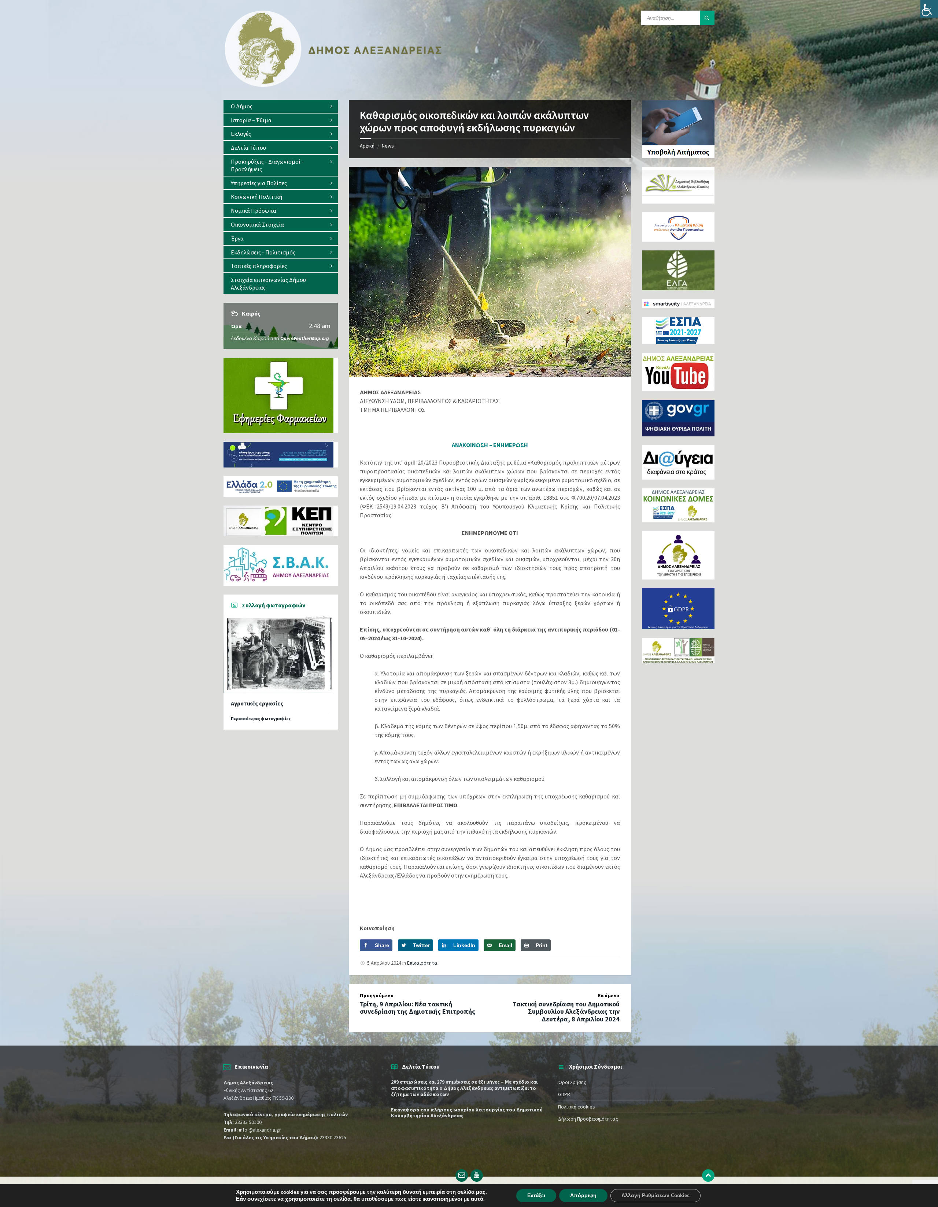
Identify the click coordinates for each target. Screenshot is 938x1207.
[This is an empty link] (708, 1175)
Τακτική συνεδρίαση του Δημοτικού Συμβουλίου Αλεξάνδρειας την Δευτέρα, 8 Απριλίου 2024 (566, 1012)
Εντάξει (536, 1195)
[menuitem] (280, 106)
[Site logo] (333, 85)
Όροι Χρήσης (572, 1082)
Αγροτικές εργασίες (257, 703)
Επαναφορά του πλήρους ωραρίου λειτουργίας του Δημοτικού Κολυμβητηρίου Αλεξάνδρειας (467, 1112)
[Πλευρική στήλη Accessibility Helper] (929, 9)
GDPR (564, 1094)
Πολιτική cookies (576, 1106)
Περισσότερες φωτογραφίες (261, 718)
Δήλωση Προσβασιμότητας (588, 1118)
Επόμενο (609, 995)
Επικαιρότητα (422, 963)
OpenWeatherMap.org (304, 338)
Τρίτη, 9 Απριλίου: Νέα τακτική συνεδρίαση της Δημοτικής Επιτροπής (417, 1008)
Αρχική (367, 145)
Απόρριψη (583, 1195)
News (388, 145)
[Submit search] (707, 18)
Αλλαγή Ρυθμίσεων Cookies (655, 1195)
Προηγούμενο (377, 995)
